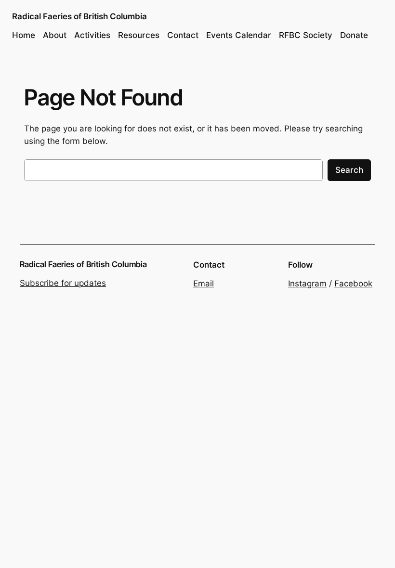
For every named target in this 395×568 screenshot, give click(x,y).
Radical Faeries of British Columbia (79, 16)
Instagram (307, 283)
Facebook (353, 283)
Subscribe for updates (63, 283)
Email (203, 283)
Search (349, 170)
